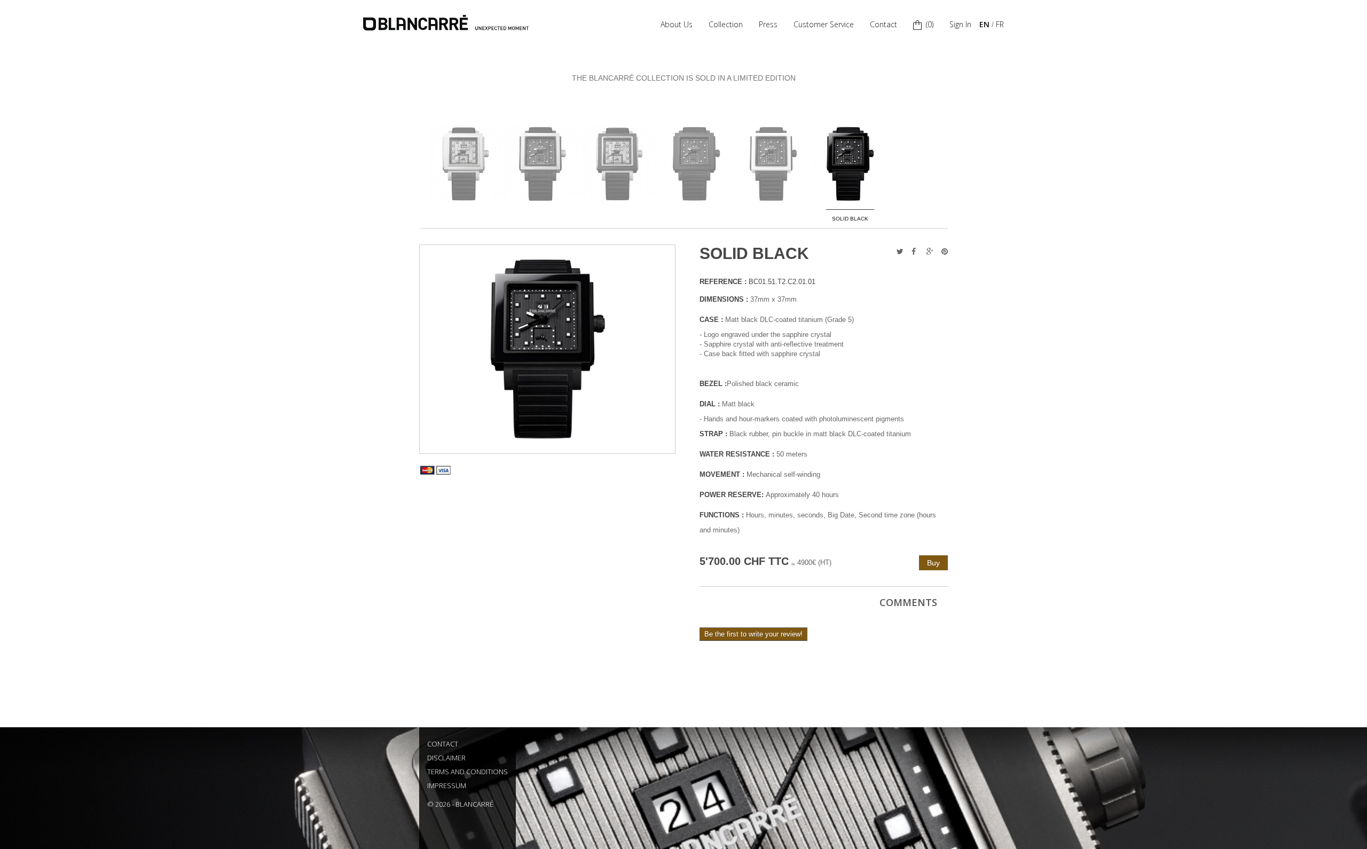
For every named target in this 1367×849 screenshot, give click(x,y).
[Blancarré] (446, 22)
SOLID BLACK (850, 219)
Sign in (960, 24)
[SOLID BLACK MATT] (696, 163)
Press (768, 24)
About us (677, 24)
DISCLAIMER (446, 757)
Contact (883, 24)
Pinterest (941, 251)
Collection (726, 24)
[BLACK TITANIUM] (542, 163)
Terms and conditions (467, 771)
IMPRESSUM (446, 785)
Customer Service (824, 24)
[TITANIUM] (465, 163)
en (984, 24)
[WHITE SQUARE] (773, 163)
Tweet (896, 251)
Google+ (926, 251)
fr (1000, 24)
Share (911, 251)
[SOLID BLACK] (850, 163)
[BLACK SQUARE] (619, 163)
